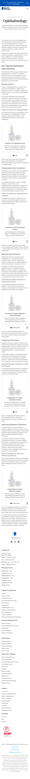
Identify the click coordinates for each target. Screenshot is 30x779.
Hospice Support (6, 701)
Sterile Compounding (7, 633)
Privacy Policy (15, 747)
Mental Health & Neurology (9, 680)
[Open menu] (27, 9)
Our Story (4, 716)
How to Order (5, 650)
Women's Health (6, 671)
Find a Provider (5, 648)
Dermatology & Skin (7, 659)
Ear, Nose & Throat (7, 678)
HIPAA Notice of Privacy (15, 752)
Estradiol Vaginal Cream (8, 607)
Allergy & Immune (6, 683)
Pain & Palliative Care (7, 664)
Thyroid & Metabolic (7, 673)
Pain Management (6, 630)
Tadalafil (4, 593)
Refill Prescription (6, 641)
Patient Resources (6, 708)
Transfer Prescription (7, 646)
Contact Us (5, 691)
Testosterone (5, 603)
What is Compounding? (8, 696)
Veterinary (4, 669)
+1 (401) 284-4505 (9, 557)
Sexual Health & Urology (8, 657)
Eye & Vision (5, 666)
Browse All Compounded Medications (11, 617)
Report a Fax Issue (6, 698)
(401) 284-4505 (16, 539)
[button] (27, 155)
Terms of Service (15, 749)
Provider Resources (7, 710)
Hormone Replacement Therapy (10, 625)
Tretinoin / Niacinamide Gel (9, 610)
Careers (4, 721)
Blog (3, 719)
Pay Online (4, 705)
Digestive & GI (5, 676)
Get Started (16, 4)
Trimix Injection (6, 596)
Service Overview (6, 623)
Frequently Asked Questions (9, 694)
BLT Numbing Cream (7, 612)
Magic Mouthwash (6, 614)
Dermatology (5, 628)
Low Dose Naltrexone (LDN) (9, 600)
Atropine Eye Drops (7, 598)
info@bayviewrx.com (16, 537)
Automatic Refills (6, 643)
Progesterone (5, 605)
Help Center (5, 703)
